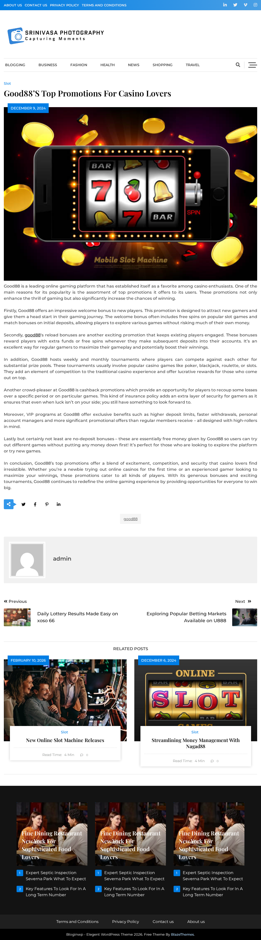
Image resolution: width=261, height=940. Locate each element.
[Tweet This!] (23, 504)
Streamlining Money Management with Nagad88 (196, 743)
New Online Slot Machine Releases (65, 740)
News (133, 65)
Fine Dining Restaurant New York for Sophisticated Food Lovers (52, 845)
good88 (33, 335)
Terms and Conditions (104, 5)
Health (107, 65)
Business (47, 65)
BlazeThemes (182, 934)
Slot (7, 83)
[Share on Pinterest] (46, 504)
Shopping (163, 65)
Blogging (15, 65)
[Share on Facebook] (35, 504)
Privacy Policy (64, 5)
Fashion (78, 65)
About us (13, 5)
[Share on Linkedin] (58, 504)
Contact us (36, 5)
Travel (193, 65)
